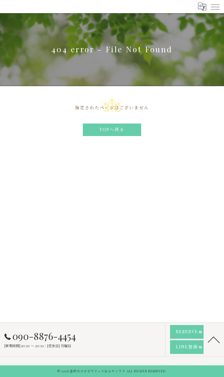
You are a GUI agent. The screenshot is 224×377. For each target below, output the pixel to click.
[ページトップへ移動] (214, 339)
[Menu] (215, 6)
